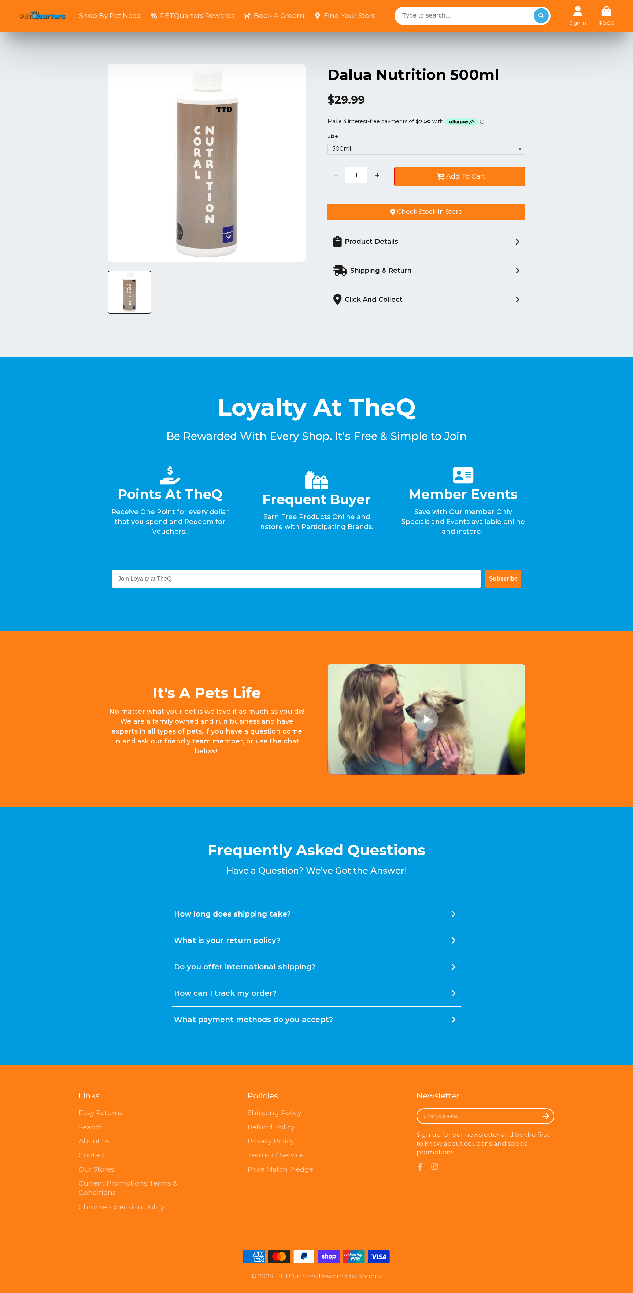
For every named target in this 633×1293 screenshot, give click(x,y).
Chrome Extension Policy (121, 1207)
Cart (606, 15)
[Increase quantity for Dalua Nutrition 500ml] (377, 175)
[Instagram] (434, 1167)
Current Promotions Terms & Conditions (128, 1188)
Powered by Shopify (350, 1276)
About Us (94, 1141)
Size (332, 136)
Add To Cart (465, 176)
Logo (42, 15)
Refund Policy (271, 1127)
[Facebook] (420, 1167)
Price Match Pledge (280, 1169)
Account (577, 15)
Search (90, 1127)
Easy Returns (101, 1113)
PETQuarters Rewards (197, 15)
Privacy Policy (271, 1141)
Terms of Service (276, 1155)
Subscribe (503, 579)
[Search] (541, 15)
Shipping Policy (274, 1113)
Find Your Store (349, 15)
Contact (92, 1155)
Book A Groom (279, 15)
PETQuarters (296, 1276)
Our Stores (96, 1169)
